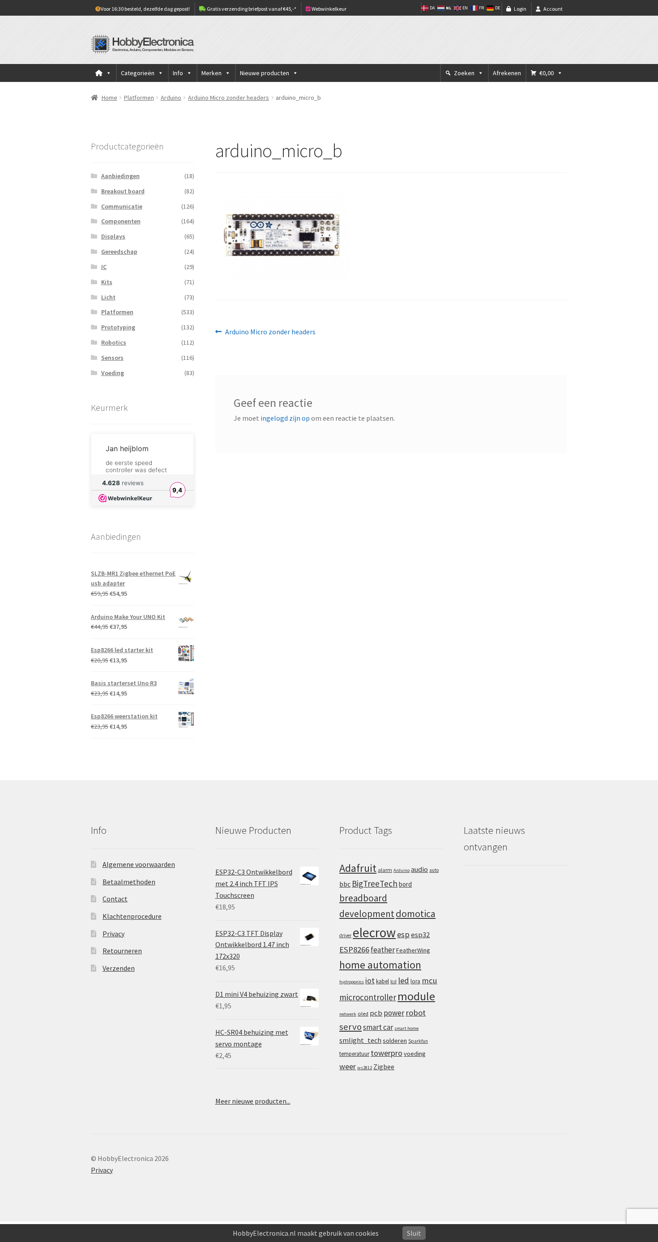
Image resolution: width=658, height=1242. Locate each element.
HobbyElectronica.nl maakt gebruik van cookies (306, 1233)
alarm (385, 869)
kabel (382, 981)
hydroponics (351, 982)
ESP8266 (354, 949)
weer (347, 1066)
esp (403, 934)
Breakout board (123, 191)
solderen (395, 1041)
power (394, 1013)
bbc (344, 884)
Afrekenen (507, 73)
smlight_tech (360, 1040)
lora (415, 981)
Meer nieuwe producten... (253, 1101)
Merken (211, 73)
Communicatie (121, 206)
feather (383, 950)
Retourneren (122, 950)
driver (345, 935)
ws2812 (364, 1068)
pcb (376, 1013)
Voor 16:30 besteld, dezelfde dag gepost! (145, 8)
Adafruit (357, 868)
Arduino (171, 98)
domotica (416, 913)
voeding (415, 1054)
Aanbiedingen (120, 176)
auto (434, 870)
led (403, 980)
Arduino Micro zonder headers (228, 98)
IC (104, 267)
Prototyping (118, 327)
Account (553, 8)
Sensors (112, 358)
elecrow (374, 932)
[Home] (103, 73)
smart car (378, 1027)
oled (363, 1013)
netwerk (347, 1014)
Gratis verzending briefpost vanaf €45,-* (251, 8)
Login (520, 8)
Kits (106, 282)
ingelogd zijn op (285, 418)
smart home (406, 1028)
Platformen (139, 98)
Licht (108, 297)
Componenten (121, 221)
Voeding (112, 373)
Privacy (113, 933)
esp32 (420, 934)
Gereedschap (119, 252)
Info (178, 73)
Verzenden (119, 968)
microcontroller (367, 997)
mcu (429, 980)
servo (350, 1027)
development (366, 914)
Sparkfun (418, 1041)
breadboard (363, 898)
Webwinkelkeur (328, 8)
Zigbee (383, 1067)
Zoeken (464, 73)
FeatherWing (413, 950)
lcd (393, 981)
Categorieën (137, 73)
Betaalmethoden (129, 881)
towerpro (386, 1053)
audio (419, 869)
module (416, 996)
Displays (113, 236)
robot (416, 1012)
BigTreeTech (374, 883)
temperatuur (354, 1053)
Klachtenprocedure (132, 916)
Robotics (113, 342)
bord (405, 884)
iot (370, 980)
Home (109, 98)
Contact (115, 898)
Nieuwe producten (264, 73)
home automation (380, 964)
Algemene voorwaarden (139, 864)
